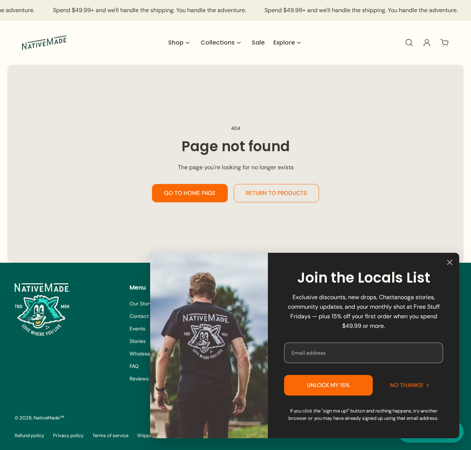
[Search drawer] (409, 43)
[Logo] (44, 42)
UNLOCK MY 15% (328, 385)
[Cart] (444, 43)
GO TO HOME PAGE (190, 193)
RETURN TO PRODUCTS (276, 193)
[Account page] (427, 43)
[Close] (449, 262)
